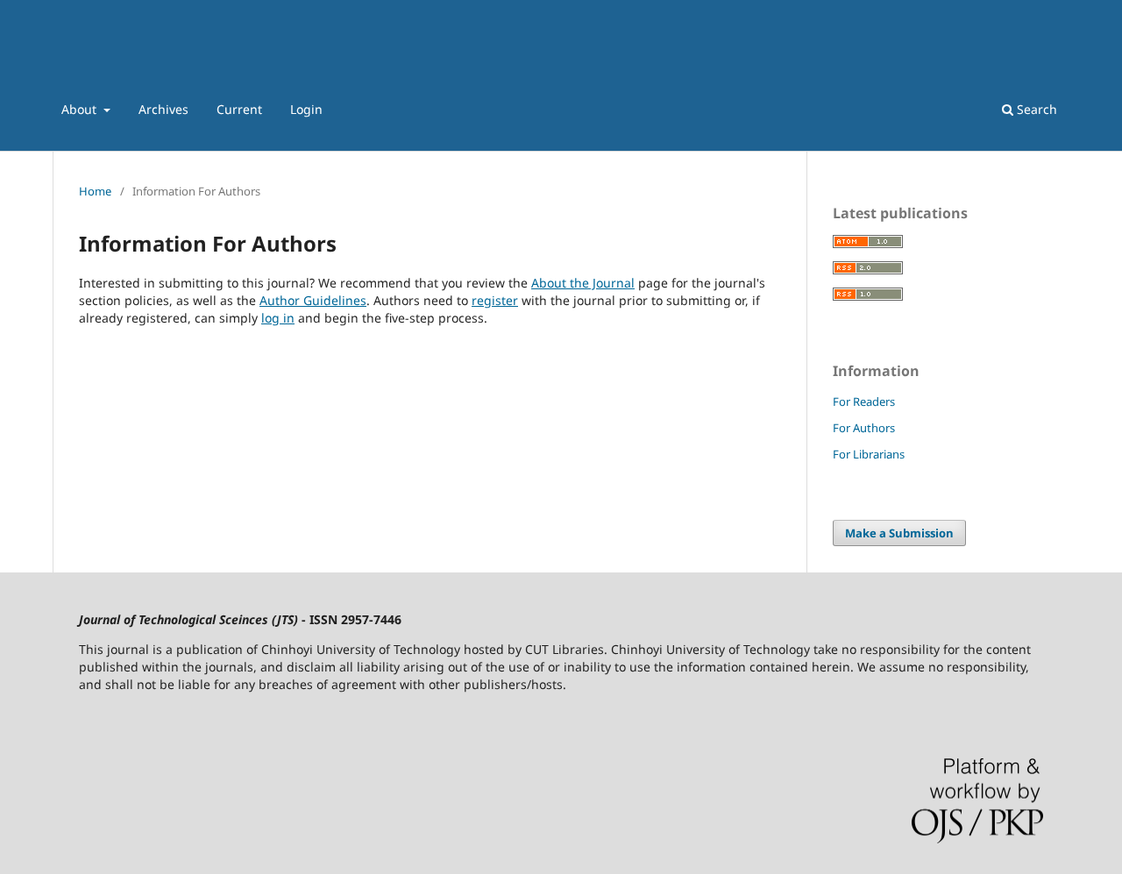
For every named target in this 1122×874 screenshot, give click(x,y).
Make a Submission (899, 533)
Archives (163, 109)
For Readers (864, 401)
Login (306, 109)
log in (278, 317)
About (80, 109)
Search (1035, 109)
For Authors (864, 428)
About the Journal (583, 282)
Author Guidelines (312, 300)
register (495, 300)
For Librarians (869, 454)
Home (95, 191)
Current (239, 109)
